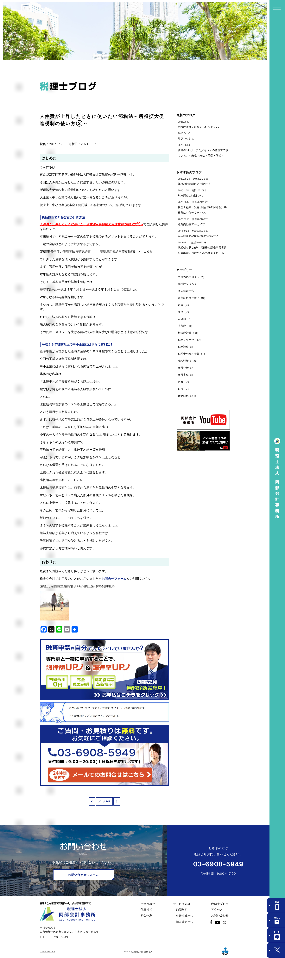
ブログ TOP (104, 801)
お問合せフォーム (114, 578)
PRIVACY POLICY (47, 951)
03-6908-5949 (218, 864)
